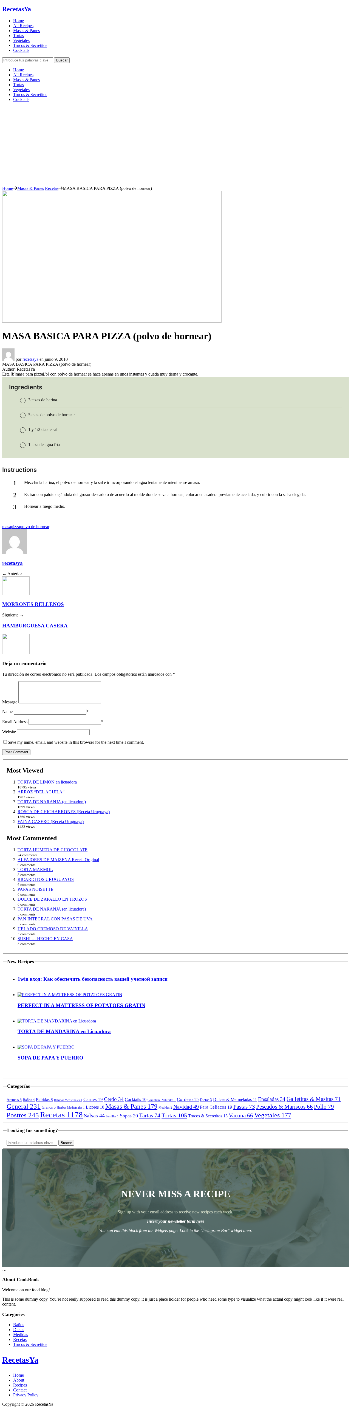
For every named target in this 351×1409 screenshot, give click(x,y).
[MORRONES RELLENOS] (16, 593)
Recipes (20, 1385)
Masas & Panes (26, 30)
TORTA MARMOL (35, 869)
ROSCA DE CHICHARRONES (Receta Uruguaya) (64, 811)
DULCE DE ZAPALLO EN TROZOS (52, 899)
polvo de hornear (34, 526)
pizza (15, 526)
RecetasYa (16, 9)
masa (6, 526)
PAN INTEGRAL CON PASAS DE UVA (55, 919)
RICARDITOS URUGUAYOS (46, 879)
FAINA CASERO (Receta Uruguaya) (51, 821)
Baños (18, 1324)
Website (9, 731)
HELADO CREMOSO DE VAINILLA (53, 928)
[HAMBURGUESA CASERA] (16, 652)
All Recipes (23, 25)
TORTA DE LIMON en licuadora (47, 782)
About (18, 1380)
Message (9, 702)
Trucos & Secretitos (30, 45)
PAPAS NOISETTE (35, 889)
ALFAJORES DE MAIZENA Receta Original (58, 859)
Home (18, 20)
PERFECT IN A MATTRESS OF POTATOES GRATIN (81, 1005)
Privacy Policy (25, 1395)
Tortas (18, 35)
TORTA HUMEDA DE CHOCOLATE (52, 849)
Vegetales (21, 40)
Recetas (51, 188)
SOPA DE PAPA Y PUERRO (50, 1058)
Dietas (18, 1329)
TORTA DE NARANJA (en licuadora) (52, 801)
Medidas (20, 1334)
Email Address (14, 721)
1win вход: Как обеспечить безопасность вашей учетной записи (93, 979)
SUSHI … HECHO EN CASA (45, 938)
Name (7, 711)
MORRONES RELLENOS (33, 604)
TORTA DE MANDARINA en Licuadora (64, 1031)
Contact (20, 1390)
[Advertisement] (175, 144)
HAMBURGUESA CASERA (35, 626)
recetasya (30, 359)
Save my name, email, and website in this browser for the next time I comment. (76, 742)
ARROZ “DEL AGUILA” (41, 792)
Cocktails (21, 50)
